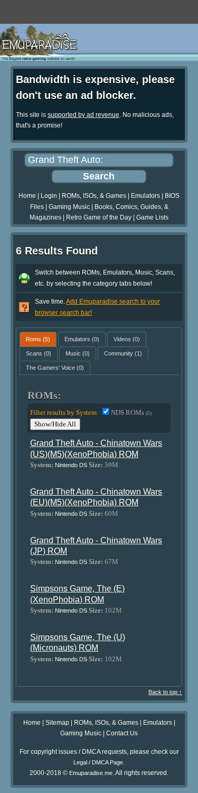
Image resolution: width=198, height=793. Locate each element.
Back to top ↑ (165, 692)
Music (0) (77, 353)
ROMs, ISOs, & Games (94, 195)
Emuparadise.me (90, 773)
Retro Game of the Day (98, 217)
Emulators (145, 195)
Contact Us (122, 733)
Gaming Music (69, 207)
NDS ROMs (131, 412)
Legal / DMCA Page (98, 762)
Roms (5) (38, 339)
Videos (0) (127, 339)
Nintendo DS (71, 465)
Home (27, 195)
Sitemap (57, 722)
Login (49, 195)
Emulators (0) (81, 339)
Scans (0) (38, 353)
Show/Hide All (55, 424)
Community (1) (123, 353)
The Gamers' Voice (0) (55, 367)
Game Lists (152, 217)
